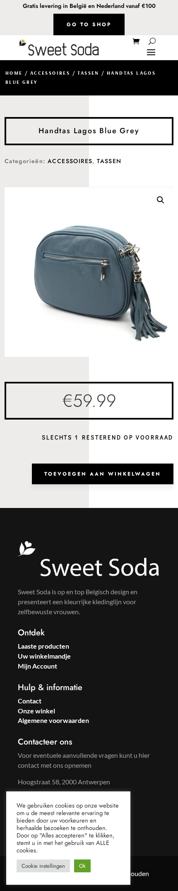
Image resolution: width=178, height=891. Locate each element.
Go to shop (89, 24)
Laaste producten (43, 646)
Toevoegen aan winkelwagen (102, 474)
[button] (160, 200)
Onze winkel (36, 711)
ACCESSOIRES (50, 73)
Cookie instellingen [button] (43, 866)
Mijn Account (37, 666)
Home (14, 73)
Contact (29, 701)
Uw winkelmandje (44, 656)
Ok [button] (82, 866)
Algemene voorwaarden (53, 720)
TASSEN (88, 73)
